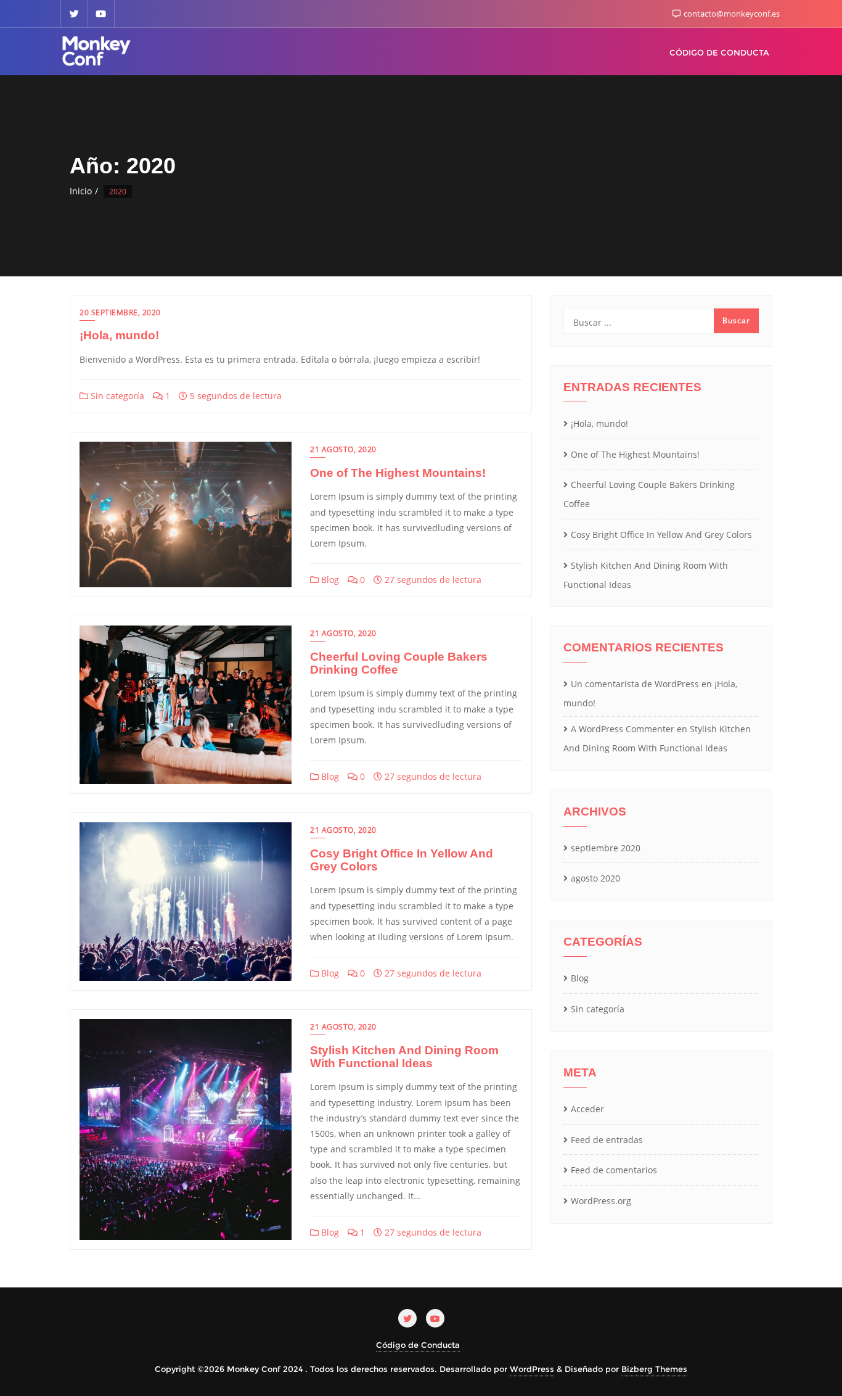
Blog (329, 579)
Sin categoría (116, 396)
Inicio (81, 191)
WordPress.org (601, 1201)
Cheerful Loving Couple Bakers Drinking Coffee (399, 663)
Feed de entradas (607, 1140)
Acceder (587, 1109)
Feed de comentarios (614, 1170)
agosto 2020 (595, 878)
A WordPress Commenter (622, 729)
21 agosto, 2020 (343, 449)
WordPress (532, 1369)
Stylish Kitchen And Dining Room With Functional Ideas (404, 1057)
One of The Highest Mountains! (398, 472)
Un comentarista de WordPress (635, 684)
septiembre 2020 (605, 848)
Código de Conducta (418, 1345)
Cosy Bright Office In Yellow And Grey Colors (401, 860)
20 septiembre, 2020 (120, 312)
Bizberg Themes (654, 1369)
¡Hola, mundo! (119, 335)
